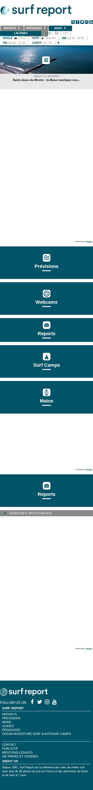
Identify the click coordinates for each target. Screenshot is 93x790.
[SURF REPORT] (24, 694)
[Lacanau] (58, 43)
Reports (46, 333)
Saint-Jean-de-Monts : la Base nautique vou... (46, 80)
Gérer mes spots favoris (30, 513)
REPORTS (9, 714)
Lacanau (20, 33)
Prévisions (11, 718)
